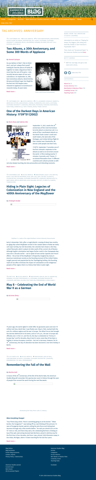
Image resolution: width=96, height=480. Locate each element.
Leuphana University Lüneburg (17, 105)
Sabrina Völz (24, 122)
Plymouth (46, 180)
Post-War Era (31, 280)
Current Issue (10, 467)
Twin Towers (27, 106)
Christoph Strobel (14, 201)
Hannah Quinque (14, 59)
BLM (28, 176)
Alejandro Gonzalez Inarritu (49, 101)
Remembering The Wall (14, 360)
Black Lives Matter (51, 174)
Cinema (30, 103)
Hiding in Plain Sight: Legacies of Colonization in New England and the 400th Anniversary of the (31, 190)
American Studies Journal (13, 465)
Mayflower (10, 180)
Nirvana (37, 42)
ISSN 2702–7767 (6, 23)
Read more (11, 91)
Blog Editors (9, 448)
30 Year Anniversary (43, 38)
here (84, 52)
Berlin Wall (48, 356)
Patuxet (39, 180)
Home (3, 19)
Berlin (42, 276)
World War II (50, 280)
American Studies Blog (57, 448)
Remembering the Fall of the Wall (28, 364)
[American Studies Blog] (48, 9)
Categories (12, 19)
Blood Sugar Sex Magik (14, 40)
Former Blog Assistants (12, 452)
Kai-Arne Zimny (14, 295)
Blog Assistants (10, 450)
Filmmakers (38, 103)
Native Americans (20, 180)
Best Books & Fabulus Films (59, 456)
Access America (28, 38)
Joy (33, 40)
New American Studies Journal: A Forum (41, 19)
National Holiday (20, 280)
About (79, 19)
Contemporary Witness (15, 358)
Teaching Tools (69, 93)
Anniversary (54, 38)
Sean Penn (10, 106)
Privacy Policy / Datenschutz (14, 456)
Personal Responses (50, 105)
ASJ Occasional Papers (66, 19)
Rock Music (17, 44)
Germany (9, 278)
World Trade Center (40, 106)
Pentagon (39, 105)
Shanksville (18, 106)
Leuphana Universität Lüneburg (35, 178)
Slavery (52, 180)
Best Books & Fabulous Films (73, 88)
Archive (21, 19)
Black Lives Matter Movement (17, 176)
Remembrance (41, 280)
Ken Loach (45, 103)
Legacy (36, 40)
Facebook (54, 465)
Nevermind (30, 42)
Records (43, 42)
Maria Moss (12, 122)
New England (31, 180)
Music (24, 42)
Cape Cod (34, 176)
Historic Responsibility (21, 278)
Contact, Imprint (10, 454)
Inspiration (27, 40)
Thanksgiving (11, 182)
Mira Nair (32, 105)
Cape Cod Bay (41, 176)
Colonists (50, 176)
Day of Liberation (51, 276)
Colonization (11, 178)
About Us (67, 83)
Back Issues (9, 469)
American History (13, 103)
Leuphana (43, 40)
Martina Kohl (13, 372)
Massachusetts (52, 178)
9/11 (36, 101)
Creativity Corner (69, 90)
